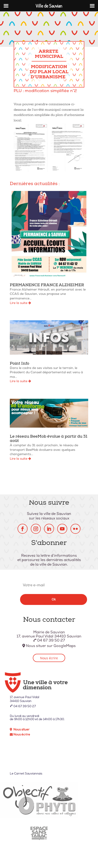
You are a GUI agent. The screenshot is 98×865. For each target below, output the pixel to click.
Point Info (19, 364)
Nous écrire (49, 658)
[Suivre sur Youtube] (62, 529)
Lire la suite (19, 303)
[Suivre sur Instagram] (36, 529)
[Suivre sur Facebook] (23, 529)
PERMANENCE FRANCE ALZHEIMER (47, 285)
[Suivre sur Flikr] (75, 529)
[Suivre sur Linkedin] (49, 529)
